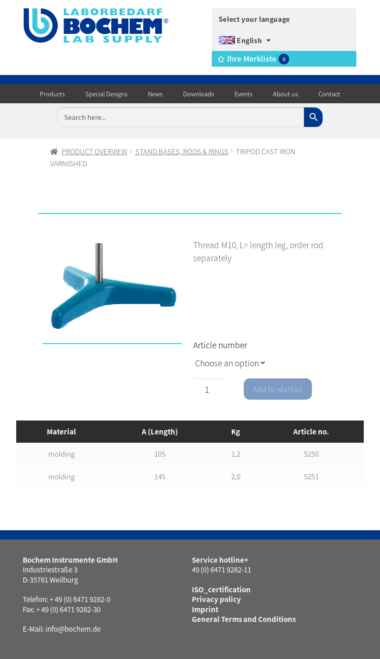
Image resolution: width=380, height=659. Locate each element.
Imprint (205, 609)
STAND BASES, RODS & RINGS (181, 151)
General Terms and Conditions (244, 619)
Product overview (94, 151)
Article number (220, 345)
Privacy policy (216, 599)
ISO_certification (221, 589)
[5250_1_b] (112, 293)
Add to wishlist (278, 389)
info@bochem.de (73, 629)
